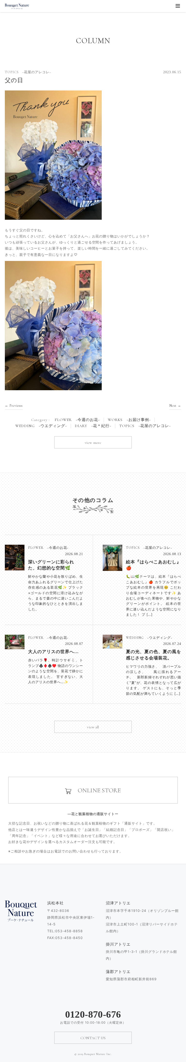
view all (93, 727)
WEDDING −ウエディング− (41, 426)
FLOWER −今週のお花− (77, 420)
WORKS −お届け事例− (129, 420)
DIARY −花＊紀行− (93, 426)
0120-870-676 (93, 1014)
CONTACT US (93, 1038)
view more (93, 442)
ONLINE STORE (96, 790)
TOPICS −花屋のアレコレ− (145, 426)
